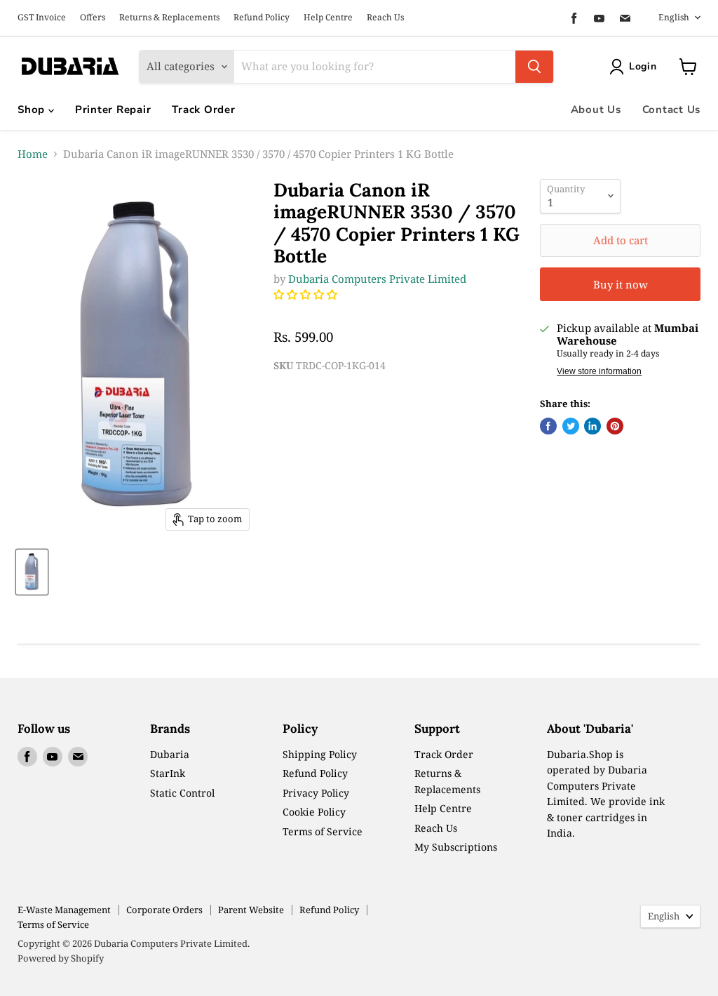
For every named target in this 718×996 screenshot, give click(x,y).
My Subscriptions (455, 847)
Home (33, 154)
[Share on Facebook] (548, 426)
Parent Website (251, 909)
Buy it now (620, 284)
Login (643, 66)
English (673, 17)
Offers (92, 17)
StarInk (167, 773)
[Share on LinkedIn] (592, 426)
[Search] (534, 67)
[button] (306, 294)
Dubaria (169, 754)
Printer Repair (113, 109)
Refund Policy (261, 17)
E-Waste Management (64, 909)
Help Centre (328, 17)
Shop (33, 109)
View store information (599, 371)
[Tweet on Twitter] (570, 426)
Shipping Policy (320, 754)
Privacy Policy (316, 792)
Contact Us (671, 109)
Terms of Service (323, 831)
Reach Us (385, 17)
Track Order (203, 109)
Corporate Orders (164, 909)
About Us (596, 109)
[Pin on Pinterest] (615, 426)
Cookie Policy (314, 811)
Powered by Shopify (61, 958)
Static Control (182, 792)
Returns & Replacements (169, 17)
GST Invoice (42, 17)
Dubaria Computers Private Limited (377, 279)
